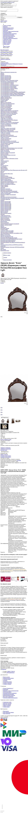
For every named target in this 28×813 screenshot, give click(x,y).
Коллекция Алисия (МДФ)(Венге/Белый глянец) (11, 238)
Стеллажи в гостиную (5, 134)
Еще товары (3, 249)
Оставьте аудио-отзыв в (6, 455)
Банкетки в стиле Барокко (6, 115)
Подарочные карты (5, 250)
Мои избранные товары (8, 712)
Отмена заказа (6, 44)
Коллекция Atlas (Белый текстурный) (9, 237)
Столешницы (3, 166)
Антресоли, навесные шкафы (7, 230)
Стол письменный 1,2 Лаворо (7, 83)
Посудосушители (4, 165)
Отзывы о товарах (7, 684)
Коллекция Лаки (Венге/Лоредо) (8, 241)
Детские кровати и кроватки (7, 143)
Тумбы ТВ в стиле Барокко (7, 118)
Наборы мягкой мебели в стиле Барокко (9, 110)
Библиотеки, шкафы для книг (7, 130)
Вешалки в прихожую (5, 188)
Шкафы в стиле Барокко (6, 121)
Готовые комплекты (5, 139)
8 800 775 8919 (4, 21)
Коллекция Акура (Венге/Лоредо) (8, 240)
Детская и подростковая (6, 138)
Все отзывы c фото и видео (7, 54)
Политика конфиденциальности (10, 38)
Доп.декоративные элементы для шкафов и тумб (11, 233)
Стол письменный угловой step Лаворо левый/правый (13, 94)
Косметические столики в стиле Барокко (10, 122)
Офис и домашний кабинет (7, 180)
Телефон (2, 4)
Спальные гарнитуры (5, 199)
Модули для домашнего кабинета (8, 184)
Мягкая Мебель (4, 167)
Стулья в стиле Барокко (6, 124)
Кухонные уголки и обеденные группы (9, 80)
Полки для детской (5, 150)
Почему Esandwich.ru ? (8, 29)
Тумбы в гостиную (5, 137)
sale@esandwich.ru (10, 672)
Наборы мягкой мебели (6, 179)
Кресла (2, 172)
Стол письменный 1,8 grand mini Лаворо (9, 85)
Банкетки (3, 174)
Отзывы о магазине (7, 682)
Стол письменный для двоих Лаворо (9, 90)
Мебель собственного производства (8, 72)
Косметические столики (6, 216)
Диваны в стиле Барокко (6, 117)
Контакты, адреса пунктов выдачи (10, 31)
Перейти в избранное (5, 59)
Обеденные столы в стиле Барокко (8, 114)
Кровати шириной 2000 (6, 208)
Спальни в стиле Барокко (6, 106)
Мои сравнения (6, 713)
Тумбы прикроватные (5, 96)
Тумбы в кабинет (4, 186)
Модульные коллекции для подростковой (10, 142)
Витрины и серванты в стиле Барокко (9, 123)
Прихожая (3, 187)
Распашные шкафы (5, 99)
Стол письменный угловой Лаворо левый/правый (12, 95)
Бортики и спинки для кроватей (8, 152)
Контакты (5, 26)
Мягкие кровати (4, 212)
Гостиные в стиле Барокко (6, 108)
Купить (2, 283)
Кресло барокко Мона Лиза (7, 173)
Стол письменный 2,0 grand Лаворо (8, 87)
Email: (2, 16)
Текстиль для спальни (5, 220)
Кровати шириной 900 (6, 202)
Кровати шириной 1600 (6, 78)
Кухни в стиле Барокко (6, 107)
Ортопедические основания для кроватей (10, 223)
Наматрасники (4, 221)
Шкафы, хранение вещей (6, 97)
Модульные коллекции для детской (8, 141)
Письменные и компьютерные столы (9, 81)
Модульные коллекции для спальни (8, 197)
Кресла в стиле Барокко (6, 116)
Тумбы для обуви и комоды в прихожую (9, 192)
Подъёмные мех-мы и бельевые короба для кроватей (12, 198)
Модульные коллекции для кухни (8, 155)
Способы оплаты (7, 679)
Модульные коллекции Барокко (8, 103)
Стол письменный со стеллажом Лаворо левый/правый (13, 92)
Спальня (2, 195)
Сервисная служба (7, 39)
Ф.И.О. (2, 6)
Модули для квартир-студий (7, 236)
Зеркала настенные (5, 217)
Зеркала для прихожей (5, 193)
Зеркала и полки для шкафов (7, 231)
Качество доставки (7, 40)
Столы (2, 159)
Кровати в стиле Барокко (6, 104)
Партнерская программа (8, 34)
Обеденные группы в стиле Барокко (9, 111)
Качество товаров (7, 41)
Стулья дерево (4, 162)
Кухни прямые (4, 156)
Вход (2, 49)
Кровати (2, 74)
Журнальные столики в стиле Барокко (9, 113)
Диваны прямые (4, 169)
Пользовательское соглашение (10, 33)
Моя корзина (6, 711)
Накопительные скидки (8, 27)
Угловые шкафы (4, 100)
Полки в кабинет (4, 185)
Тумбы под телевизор (5, 132)
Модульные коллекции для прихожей (9, 191)
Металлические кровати (6, 213)
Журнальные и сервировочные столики (9, 131)
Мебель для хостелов (5, 234)
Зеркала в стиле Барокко (6, 109)
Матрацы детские (4, 146)
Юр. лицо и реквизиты (8, 37)
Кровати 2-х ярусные (5, 144)
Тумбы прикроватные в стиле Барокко (9, 120)
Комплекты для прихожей (6, 190)
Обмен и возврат (7, 43)
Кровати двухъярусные (6, 75)
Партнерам (5, 30)
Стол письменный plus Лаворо (7, 89)
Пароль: (3, 17)
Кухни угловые (4, 157)
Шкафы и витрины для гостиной (8, 129)
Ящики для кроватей (5, 151)
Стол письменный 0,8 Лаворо (7, 82)
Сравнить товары (4, 62)
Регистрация (6, 49)
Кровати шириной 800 (6, 79)
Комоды (2, 73)
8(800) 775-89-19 (4, 454)
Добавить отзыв (7, 439)
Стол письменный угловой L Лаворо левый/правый (12, 93)
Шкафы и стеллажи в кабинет (7, 183)
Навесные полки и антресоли (7, 135)
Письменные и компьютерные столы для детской (11, 148)
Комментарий (4, 11)
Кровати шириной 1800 (6, 207)
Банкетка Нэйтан (4, 176)
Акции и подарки (7, 25)
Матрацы (3, 214)
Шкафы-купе (3, 101)
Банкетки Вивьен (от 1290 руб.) (8, 178)
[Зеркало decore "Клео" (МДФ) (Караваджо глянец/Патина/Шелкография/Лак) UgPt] (3, 423)
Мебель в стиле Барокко (6, 102)
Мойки (2, 164)
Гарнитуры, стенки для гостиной (8, 128)
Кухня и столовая (4, 153)
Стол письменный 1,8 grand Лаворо (8, 86)
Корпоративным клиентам (9, 36)
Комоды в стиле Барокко (6, 125)
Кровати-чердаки (4, 145)
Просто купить (6, 677)
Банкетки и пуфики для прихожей (8, 194)
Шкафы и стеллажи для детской (8, 149)
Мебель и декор (6, 255)
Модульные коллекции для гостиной (9, 136)
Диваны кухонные (5, 160)
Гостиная (3, 127)
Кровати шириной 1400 (6, 205)
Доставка (5, 680)
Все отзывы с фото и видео (7, 52)
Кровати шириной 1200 (6, 76)
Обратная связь (4, 718)
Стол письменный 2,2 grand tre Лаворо (9, 88)
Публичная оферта (7, 32)
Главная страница (7, 252)
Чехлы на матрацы (5, 222)
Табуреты (3, 163)
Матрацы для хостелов (6, 235)
